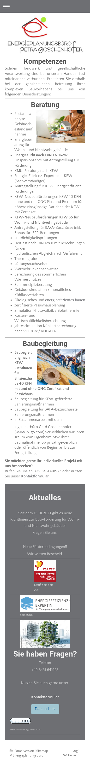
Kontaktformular (45, 697)
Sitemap (42, 751)
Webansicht (71, 755)
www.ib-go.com (29, 432)
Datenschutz (45, 709)
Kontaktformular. (35, 476)
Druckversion (24, 751)
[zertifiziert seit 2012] (45, 571)
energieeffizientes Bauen (65, 300)
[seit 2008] (45, 603)
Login (76, 751)
